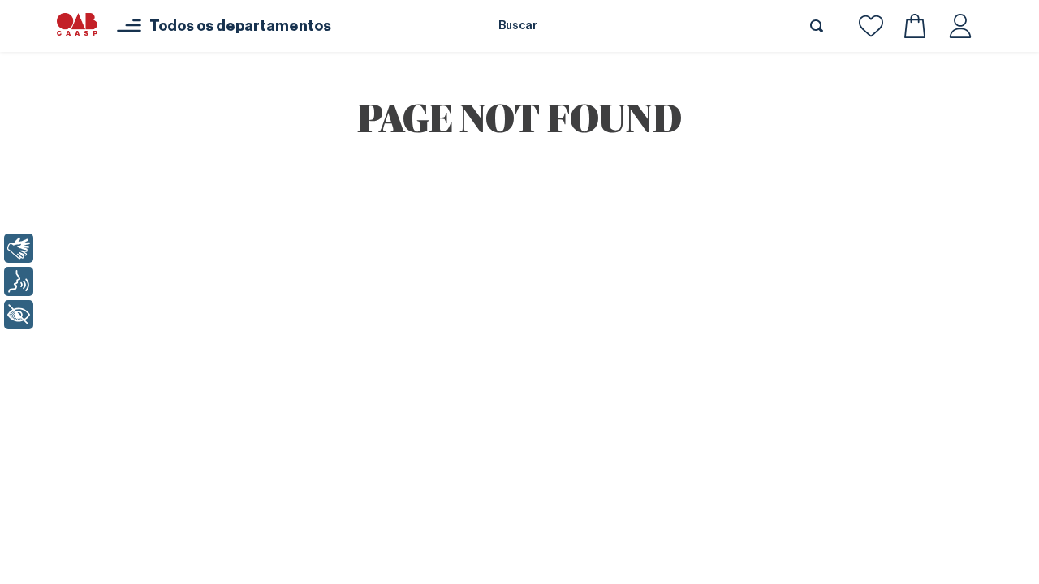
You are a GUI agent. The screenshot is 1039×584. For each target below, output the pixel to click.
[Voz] (18, 281)
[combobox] (664, 26)
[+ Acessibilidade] (18, 314)
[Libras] (18, 248)
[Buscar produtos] (820, 26)
